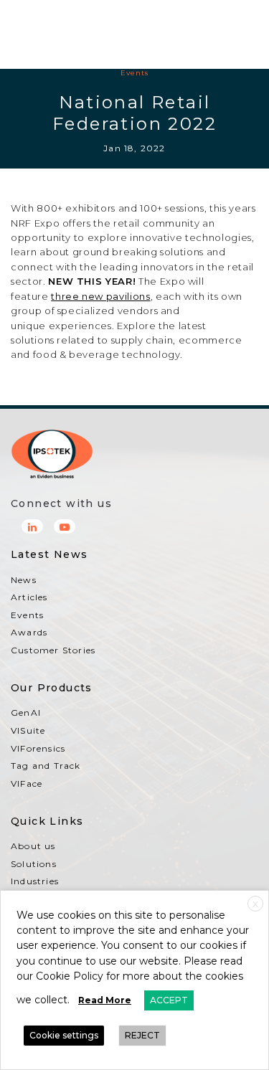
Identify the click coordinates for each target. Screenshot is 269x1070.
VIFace (26, 783)
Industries (35, 881)
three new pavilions (100, 296)
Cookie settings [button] (63, 1035)
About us (33, 846)
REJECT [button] (142, 1035)
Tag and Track (46, 765)
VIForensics (38, 748)
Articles (29, 597)
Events (134, 73)
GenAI (26, 712)
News (24, 579)
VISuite (28, 730)
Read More (104, 1000)
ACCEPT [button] (169, 1000)
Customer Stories (53, 650)
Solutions (34, 863)
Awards (29, 632)
